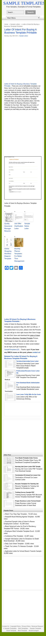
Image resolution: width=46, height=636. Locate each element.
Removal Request (37, 626)
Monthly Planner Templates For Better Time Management (18, 255)
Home (6, 24)
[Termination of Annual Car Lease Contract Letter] (9, 481)
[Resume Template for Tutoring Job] (9, 489)
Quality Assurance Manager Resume (8, 227)
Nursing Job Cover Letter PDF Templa (27, 466)
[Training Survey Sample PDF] (9, 498)
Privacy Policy (26, 626)
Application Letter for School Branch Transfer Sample (23, 551)
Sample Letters (15, 24)
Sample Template (35, 628)
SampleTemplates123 (11, 349)
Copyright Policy (15, 626)
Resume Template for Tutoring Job (26, 484)
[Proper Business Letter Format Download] (9, 507)
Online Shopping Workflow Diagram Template (7, 253)
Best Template (22, 630)
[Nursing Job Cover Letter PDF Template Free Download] (9, 472)
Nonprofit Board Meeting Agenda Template (19, 517)
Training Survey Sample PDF (24, 492)
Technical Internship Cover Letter (27, 361)
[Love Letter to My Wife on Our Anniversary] (10, 400)
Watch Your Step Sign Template (16, 514)
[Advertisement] (23, 60)
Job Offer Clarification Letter (18, 226)
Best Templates (23, 628)
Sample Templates (24, 3)
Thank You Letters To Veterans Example (19, 546)
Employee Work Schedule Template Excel (19, 531)
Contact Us (5, 626)
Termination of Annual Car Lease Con (27, 475)
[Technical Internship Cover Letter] (10, 367)
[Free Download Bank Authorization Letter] (10, 388)
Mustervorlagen (34, 630)
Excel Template (11, 630)
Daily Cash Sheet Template (14, 543)
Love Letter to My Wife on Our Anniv (28, 394)
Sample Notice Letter (27, 226)
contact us (36, 352)
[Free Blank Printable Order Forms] (9, 464)
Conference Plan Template (14, 536)
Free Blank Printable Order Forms (26, 458)
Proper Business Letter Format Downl (27, 501)
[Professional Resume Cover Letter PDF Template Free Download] (10, 376)
